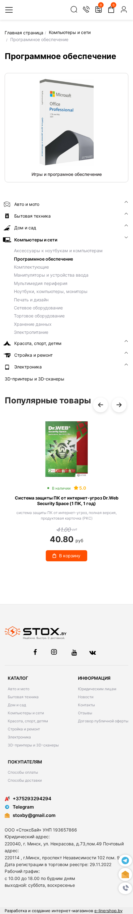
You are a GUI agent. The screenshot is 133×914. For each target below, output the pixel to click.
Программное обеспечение (43, 258)
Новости (85, 697)
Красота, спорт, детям (28, 721)
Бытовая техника (23, 697)
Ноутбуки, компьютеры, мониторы (51, 291)
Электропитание (31, 332)
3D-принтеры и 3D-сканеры (33, 745)
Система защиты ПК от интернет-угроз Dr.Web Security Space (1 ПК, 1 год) (66, 500)
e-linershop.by (108, 910)
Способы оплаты (23, 772)
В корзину (69, 555)
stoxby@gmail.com (34, 815)
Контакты (86, 705)
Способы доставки (25, 780)
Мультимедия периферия (40, 283)
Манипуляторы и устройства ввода (51, 275)
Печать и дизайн (31, 299)
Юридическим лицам (97, 689)
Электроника (19, 737)
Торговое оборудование (39, 315)
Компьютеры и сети (26, 713)
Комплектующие (31, 267)
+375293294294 (32, 798)
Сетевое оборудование (38, 307)
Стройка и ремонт (24, 729)
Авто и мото (18, 689)
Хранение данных (33, 324)
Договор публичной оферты (103, 721)
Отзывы (85, 713)
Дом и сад (17, 705)
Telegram (23, 807)
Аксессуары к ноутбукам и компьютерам (58, 250)
